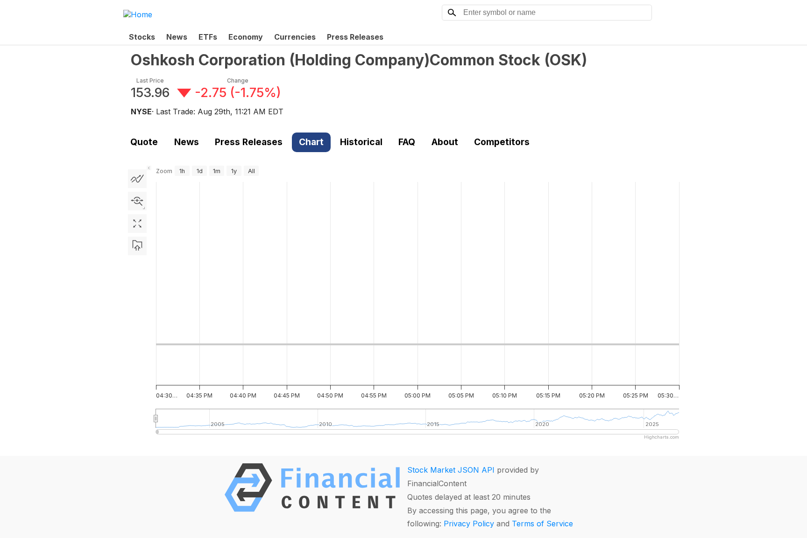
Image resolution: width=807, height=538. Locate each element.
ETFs (207, 37)
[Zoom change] (137, 201)
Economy (245, 37)
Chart (311, 141)
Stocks (142, 37)
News (176, 37)
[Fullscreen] (137, 223)
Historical (361, 141)
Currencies (295, 37)
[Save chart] (137, 246)
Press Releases (355, 37)
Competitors (502, 141)
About (445, 141)
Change (237, 80)
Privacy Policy (469, 523)
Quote (144, 141)
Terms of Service (542, 523)
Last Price (150, 80)
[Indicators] (137, 178)
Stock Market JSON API (451, 470)
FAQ (406, 141)
